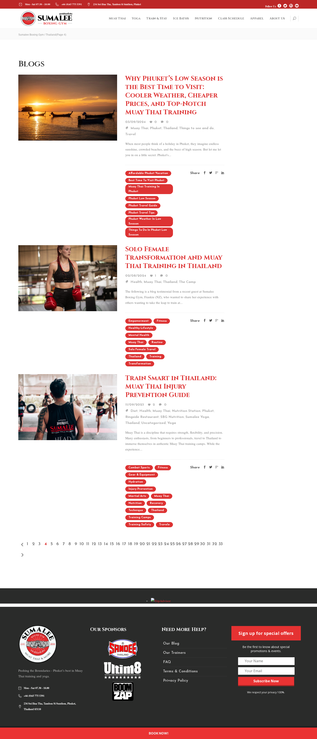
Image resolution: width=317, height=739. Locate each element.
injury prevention (141, 489)
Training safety (140, 524)
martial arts (137, 496)
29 (196, 544)
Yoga (171, 423)
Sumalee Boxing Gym (31, 34)
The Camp (187, 282)
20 (142, 544)
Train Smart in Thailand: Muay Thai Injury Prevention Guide (171, 386)
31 (208, 544)
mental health (139, 335)
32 (214, 544)
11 (87, 544)
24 (166, 544)
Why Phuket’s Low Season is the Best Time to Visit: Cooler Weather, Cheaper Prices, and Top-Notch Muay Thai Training (174, 95)
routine (157, 342)
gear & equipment (142, 474)
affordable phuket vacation (148, 173)
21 (148, 544)
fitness (162, 321)
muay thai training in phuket (144, 189)
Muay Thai (139, 128)
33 (221, 544)
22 (154, 544)
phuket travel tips (141, 212)
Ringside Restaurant (142, 417)
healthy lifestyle (141, 328)
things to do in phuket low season (148, 232)
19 (136, 544)
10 (82, 544)
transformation (140, 363)
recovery (156, 503)
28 (190, 544)
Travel (130, 134)
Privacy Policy (175, 681)
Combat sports (139, 467)
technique (136, 510)
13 (100, 544)
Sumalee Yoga (197, 417)
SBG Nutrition (172, 417)
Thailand (170, 128)
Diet (134, 411)
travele (164, 524)
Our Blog (171, 643)
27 (184, 544)
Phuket (156, 128)
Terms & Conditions (180, 671)
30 (202, 544)
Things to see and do (196, 128)
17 (124, 544)
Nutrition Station (186, 411)
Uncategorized (153, 423)
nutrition (135, 503)
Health (136, 282)
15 (112, 544)
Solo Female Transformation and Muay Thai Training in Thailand (173, 257)
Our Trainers (174, 653)
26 (178, 544)
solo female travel (142, 349)
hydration (136, 481)
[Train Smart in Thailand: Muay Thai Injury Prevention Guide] (67, 406)
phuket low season (142, 198)
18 (130, 544)
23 (160, 544)
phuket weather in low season (145, 221)
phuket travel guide (143, 205)
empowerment (139, 321)
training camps (140, 517)
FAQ (167, 662)
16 (118, 544)
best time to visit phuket (146, 180)
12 (94, 544)
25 (172, 544)
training (155, 356)
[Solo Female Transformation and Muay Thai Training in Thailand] (67, 277)
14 (106, 544)
